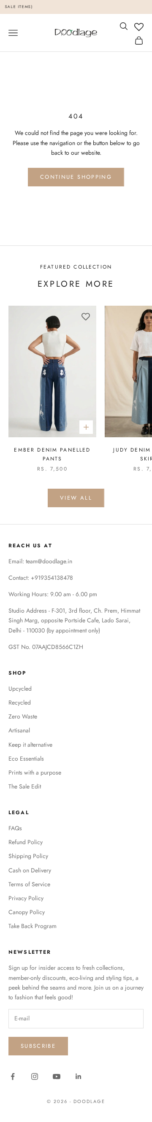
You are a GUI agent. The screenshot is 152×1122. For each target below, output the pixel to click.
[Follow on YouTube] (56, 1076)
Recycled (19, 702)
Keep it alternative (30, 744)
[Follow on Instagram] (34, 1076)
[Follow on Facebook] (12, 1076)
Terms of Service (29, 884)
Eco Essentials (26, 758)
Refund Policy (25, 842)
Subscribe (38, 1046)
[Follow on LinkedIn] (78, 1076)
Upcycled (20, 688)
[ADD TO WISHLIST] (85, 316)
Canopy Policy (26, 912)
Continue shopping (76, 177)
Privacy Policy (25, 898)
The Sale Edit (24, 786)
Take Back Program (32, 926)
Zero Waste (22, 716)
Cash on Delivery (29, 870)
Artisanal (19, 730)
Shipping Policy (28, 856)
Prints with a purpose (34, 772)
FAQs (15, 828)
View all (76, 498)
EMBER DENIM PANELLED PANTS (52, 454)
